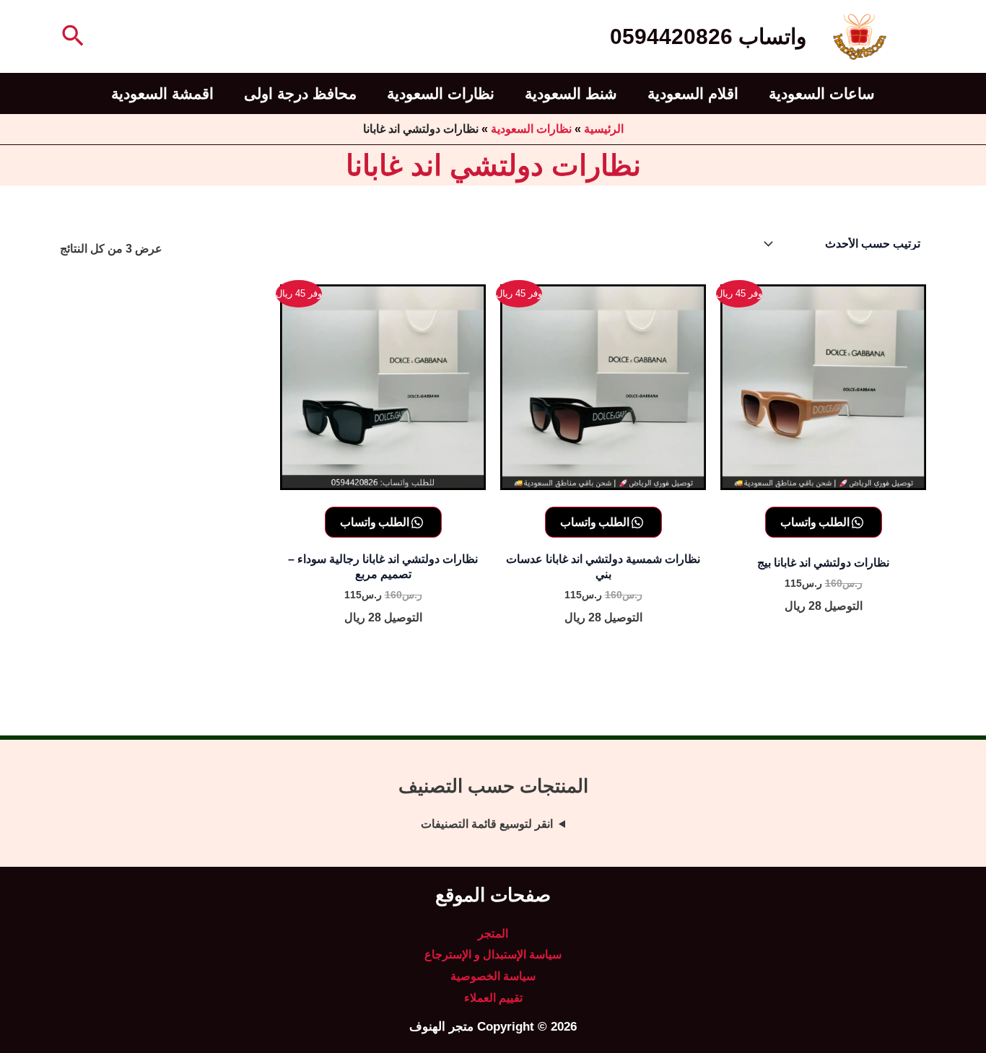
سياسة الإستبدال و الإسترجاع (493, 954)
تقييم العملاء (493, 998)
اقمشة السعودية (162, 93)
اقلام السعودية (692, 93)
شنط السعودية (571, 93)
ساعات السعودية (822, 93)
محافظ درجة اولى (300, 93)
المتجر (493, 933)
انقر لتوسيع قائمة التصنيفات (487, 824)
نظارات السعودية (440, 93)
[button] (71, 37)
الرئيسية (604, 129)
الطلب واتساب (816, 522)
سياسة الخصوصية (493, 976)
